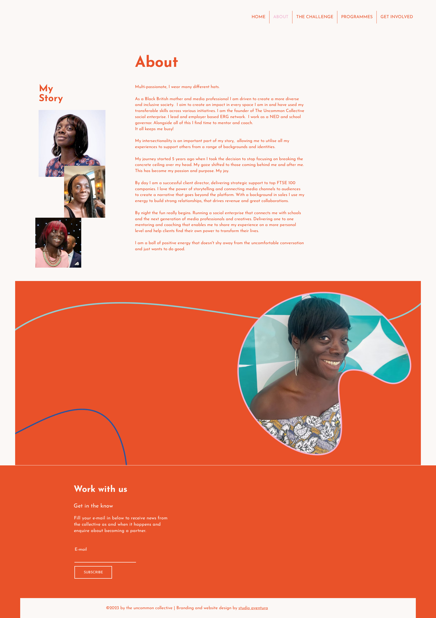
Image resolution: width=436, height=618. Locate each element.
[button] (356, 17)
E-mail (81, 549)
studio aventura (253, 608)
